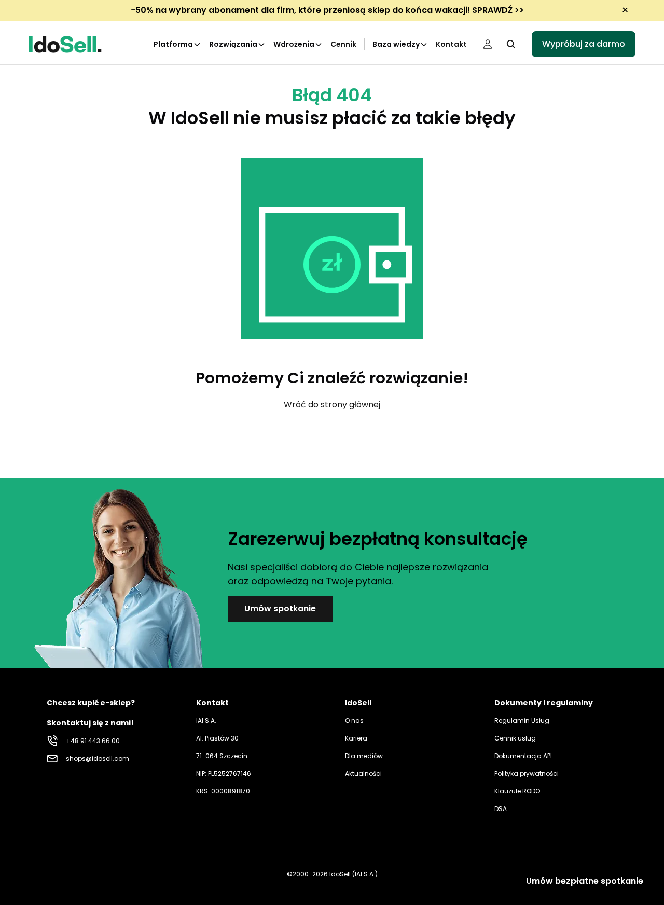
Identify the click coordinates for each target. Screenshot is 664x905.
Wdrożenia (293, 44)
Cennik (343, 44)
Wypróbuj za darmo (583, 44)
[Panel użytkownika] (487, 44)
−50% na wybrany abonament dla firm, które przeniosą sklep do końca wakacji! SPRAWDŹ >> (327, 10)
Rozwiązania (233, 44)
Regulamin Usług (521, 720)
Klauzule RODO (517, 791)
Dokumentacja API (523, 755)
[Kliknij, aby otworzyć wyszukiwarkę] (511, 44)
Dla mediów (364, 755)
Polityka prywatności (526, 773)
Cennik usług (515, 738)
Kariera (356, 738)
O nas (354, 720)
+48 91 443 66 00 (93, 740)
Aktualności (363, 773)
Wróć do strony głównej (332, 404)
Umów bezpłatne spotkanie (584, 881)
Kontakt (451, 44)
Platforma (173, 44)
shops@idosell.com (97, 758)
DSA (500, 808)
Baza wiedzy (396, 44)
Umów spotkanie (280, 608)
